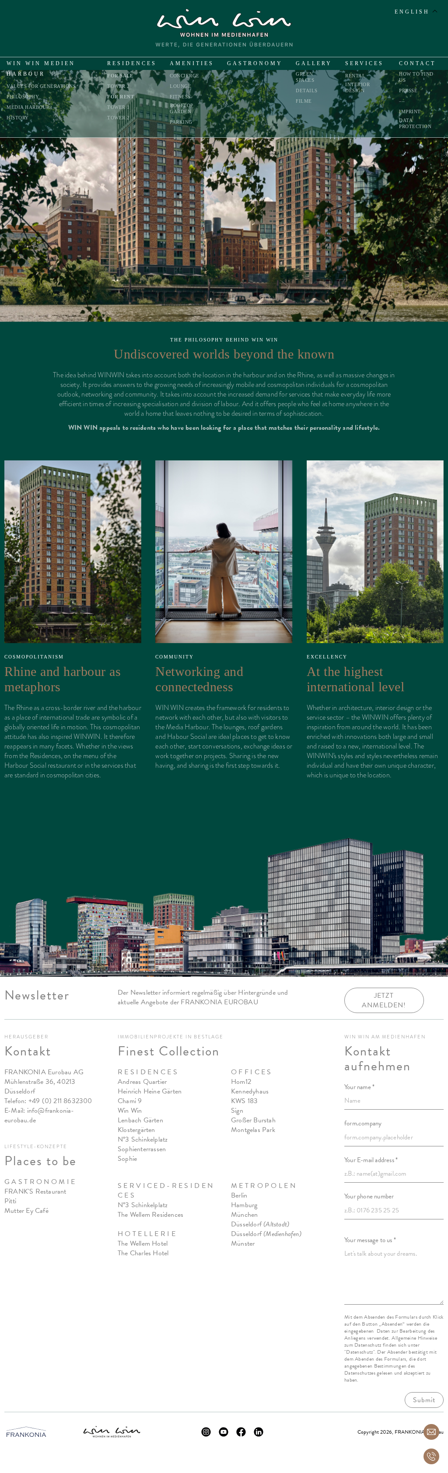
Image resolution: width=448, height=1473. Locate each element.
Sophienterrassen (142, 1149)
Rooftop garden (181, 108)
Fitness (180, 96)
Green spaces (305, 77)
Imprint (410, 111)
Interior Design (357, 87)
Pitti (10, 1201)
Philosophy (23, 96)
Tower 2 (118, 86)
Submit (424, 1400)
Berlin (239, 1195)
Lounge (180, 86)
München (244, 1214)
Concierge (185, 75)
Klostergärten (136, 1130)
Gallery (314, 63)
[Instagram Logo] (206, 1431)
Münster (243, 1243)
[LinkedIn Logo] (258, 1431)
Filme (304, 101)
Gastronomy (255, 63)
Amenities (192, 63)
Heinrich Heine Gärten (150, 1091)
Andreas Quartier (142, 1081)
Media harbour (28, 107)
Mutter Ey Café (26, 1210)
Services (364, 63)
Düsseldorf (260, 1224)
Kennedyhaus (250, 1091)
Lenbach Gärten (140, 1120)
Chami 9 (130, 1101)
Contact (417, 63)
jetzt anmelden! (384, 1000)
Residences (132, 63)
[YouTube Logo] (223, 1431)
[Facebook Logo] (241, 1431)
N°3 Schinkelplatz (143, 1139)
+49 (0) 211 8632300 (60, 1101)
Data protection (415, 123)
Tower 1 (118, 107)
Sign (237, 1110)
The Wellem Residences (150, 1214)
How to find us (416, 77)
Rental (355, 75)
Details (307, 90)
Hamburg (244, 1205)
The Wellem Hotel (143, 1243)
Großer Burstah (253, 1120)
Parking (181, 122)
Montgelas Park (253, 1130)
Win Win (130, 1110)
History (18, 117)
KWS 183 (244, 1101)
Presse (408, 90)
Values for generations (41, 86)
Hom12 (241, 1081)
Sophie (127, 1158)
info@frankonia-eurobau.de (39, 1115)
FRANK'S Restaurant (35, 1191)
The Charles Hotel (143, 1253)
